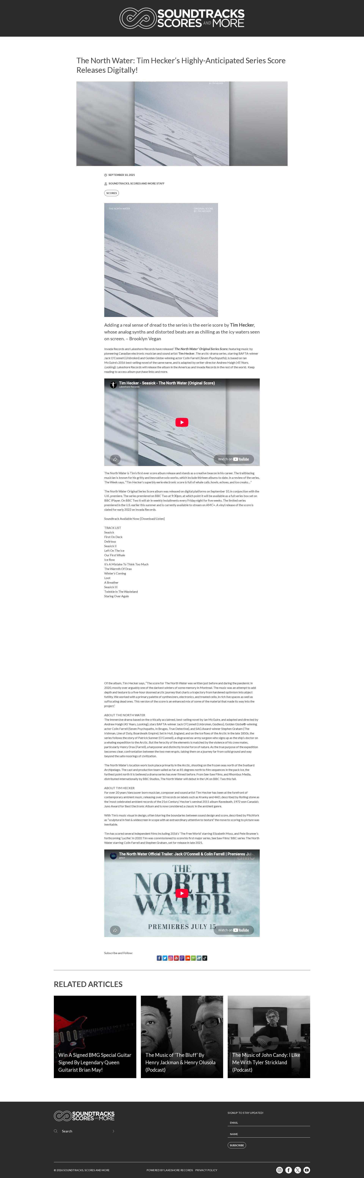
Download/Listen (152, 518)
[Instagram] (170, 958)
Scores (111, 193)
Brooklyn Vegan (145, 338)
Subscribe (237, 1145)
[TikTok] (204, 958)
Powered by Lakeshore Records (170, 1170)
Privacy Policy (206, 1170)
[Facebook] (159, 958)
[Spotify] (193, 958)
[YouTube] (176, 958)
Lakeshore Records (142, 349)
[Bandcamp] (199, 958)
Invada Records (114, 349)
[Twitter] (165, 958)
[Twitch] (182, 958)
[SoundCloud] (187, 958)
